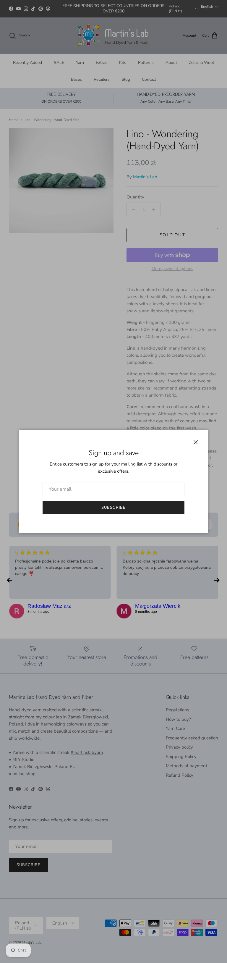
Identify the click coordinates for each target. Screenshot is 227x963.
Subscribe (113, 507)
